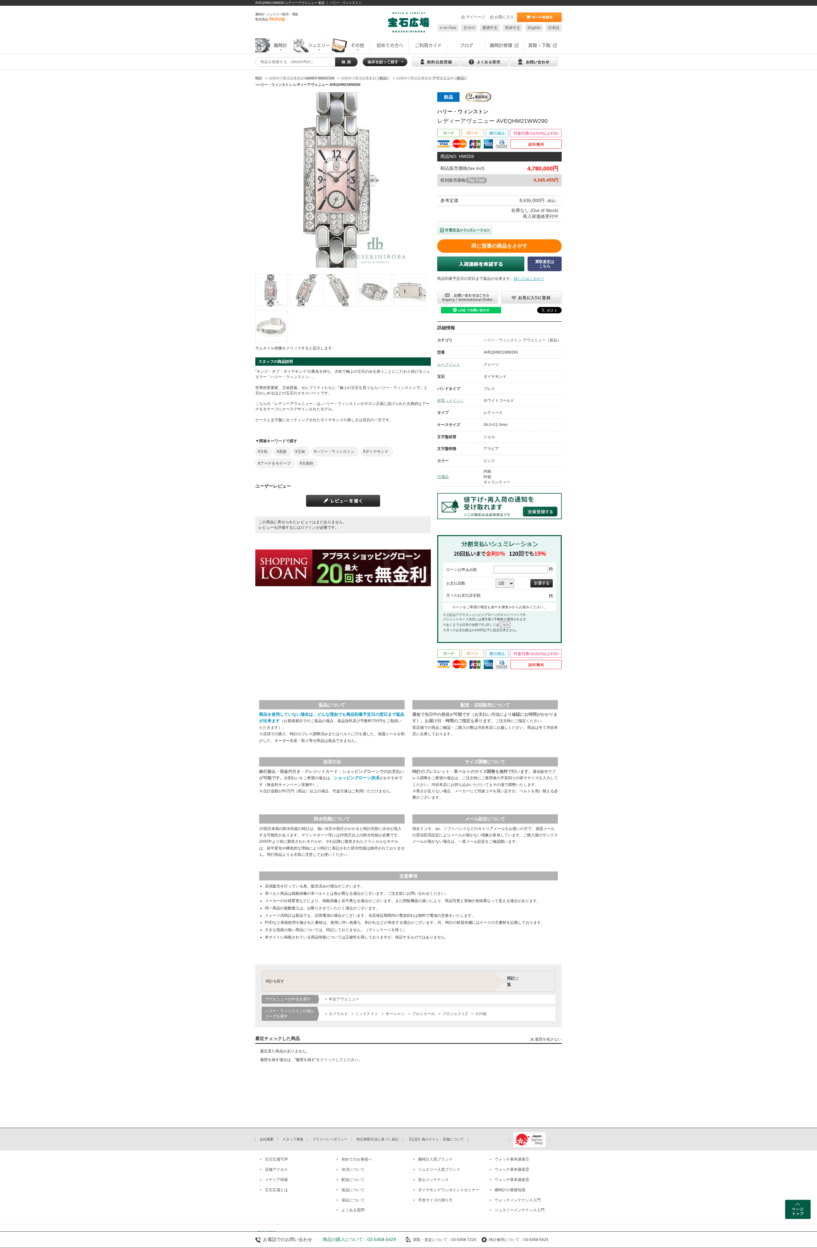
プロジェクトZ (455, 1014)
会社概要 (266, 1139)
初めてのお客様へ (356, 1159)
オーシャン (395, 1014)
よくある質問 (352, 1210)
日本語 (553, 28)
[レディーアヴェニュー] (272, 290)
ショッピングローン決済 (356, 777)
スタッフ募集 (293, 1139)
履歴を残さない (548, 1039)
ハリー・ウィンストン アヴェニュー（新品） (522, 340)
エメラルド (338, 1014)
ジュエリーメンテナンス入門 (519, 1210)
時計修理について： (506, 1239)
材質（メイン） (450, 400)
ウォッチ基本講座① (512, 1159)
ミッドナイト (366, 1014)
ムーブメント (448, 364)
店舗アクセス (276, 1169)
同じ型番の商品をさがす (499, 246)
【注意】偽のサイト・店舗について (436, 1139)
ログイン (308, 527)
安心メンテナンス (433, 1179)
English (534, 28)
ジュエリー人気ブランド (439, 1169)
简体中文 (512, 28)
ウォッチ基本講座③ (512, 1179)
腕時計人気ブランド (435, 1159)
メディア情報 (276, 1179)
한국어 (469, 28)
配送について (352, 1179)
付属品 (443, 477)
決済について (352, 1169)
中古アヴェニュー (344, 999)
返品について (352, 1190)
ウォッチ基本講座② (512, 1169)
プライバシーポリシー (330, 1139)
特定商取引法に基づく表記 (377, 1139)
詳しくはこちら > (529, 278)
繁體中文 (490, 28)
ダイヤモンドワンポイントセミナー (448, 1190)
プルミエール (423, 1014)
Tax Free (476, 180)
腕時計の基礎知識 (510, 1190)
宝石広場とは (276, 1190)
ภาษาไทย (448, 28)
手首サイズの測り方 (435, 1200)
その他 (480, 1014)
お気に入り (504, 17)
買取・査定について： (432, 1239)
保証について (352, 1200)
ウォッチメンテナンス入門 (518, 1200)
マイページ (475, 17)
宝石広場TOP (276, 1159)
